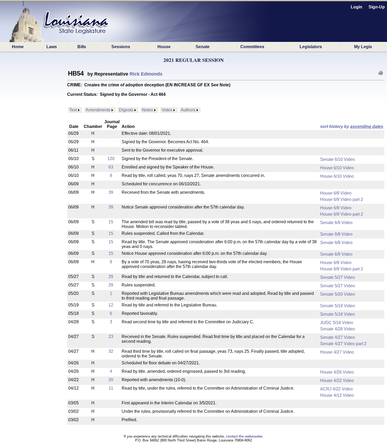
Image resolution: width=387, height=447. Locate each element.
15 (110, 222)
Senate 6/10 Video (337, 159)
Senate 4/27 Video (337, 337)
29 (110, 276)
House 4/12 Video (337, 395)
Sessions (120, 46)
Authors (188, 110)
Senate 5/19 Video (337, 306)
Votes (167, 110)
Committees (252, 46)
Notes (147, 110)
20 (110, 380)
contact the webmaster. (244, 436)
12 (110, 305)
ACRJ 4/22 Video (336, 389)
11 (111, 388)
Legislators (311, 46)
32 (110, 351)
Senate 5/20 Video (337, 294)
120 (111, 158)
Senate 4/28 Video (337, 329)
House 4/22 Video (337, 380)
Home (18, 46)
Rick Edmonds (146, 74)
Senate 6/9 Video (336, 222)
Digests (126, 110)
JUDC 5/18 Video (336, 322)
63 (110, 167)
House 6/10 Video (337, 168)
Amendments (98, 110)
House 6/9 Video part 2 (341, 199)
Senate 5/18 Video (337, 314)
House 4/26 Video (337, 372)
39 (110, 192)
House (164, 46)
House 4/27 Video (337, 352)
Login (356, 7)
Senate (203, 46)
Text (73, 110)
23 (110, 336)
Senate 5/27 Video (337, 277)
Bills (81, 46)
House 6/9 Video (335, 193)
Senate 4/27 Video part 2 (343, 343)
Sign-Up (377, 7)
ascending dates (366, 126)
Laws (51, 46)
